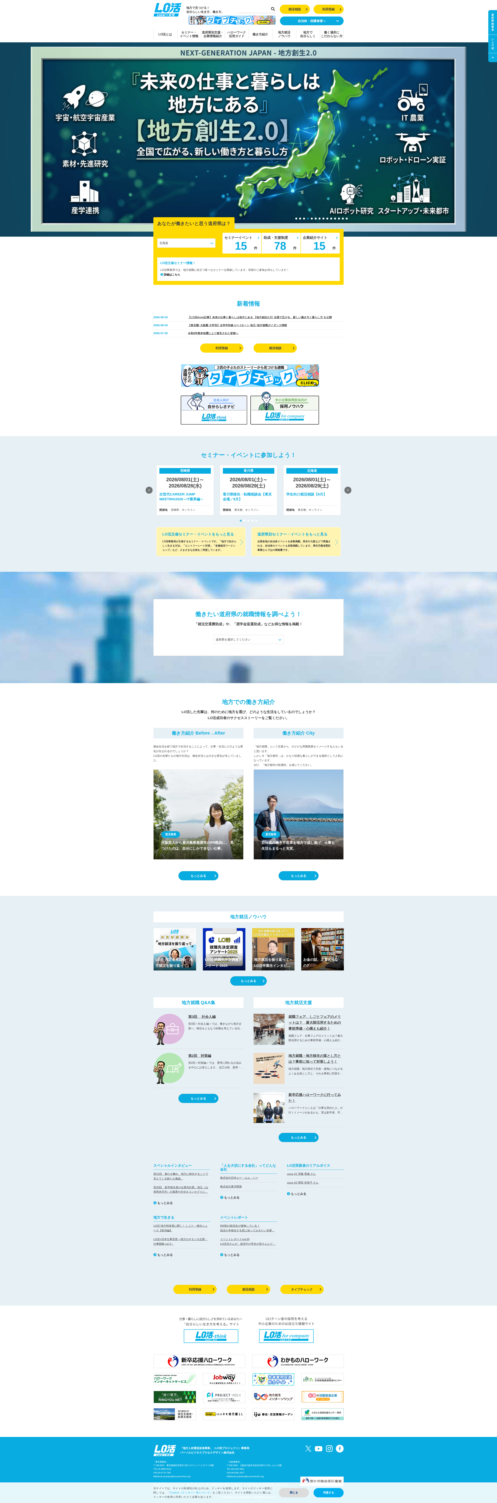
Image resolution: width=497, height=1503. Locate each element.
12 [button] (339, 219)
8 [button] (323, 219)
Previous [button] (149, 490)
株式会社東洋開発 (231, 1186)
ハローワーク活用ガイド (236, 34)
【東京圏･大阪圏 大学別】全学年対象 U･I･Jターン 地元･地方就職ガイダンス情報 (237, 325)
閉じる (294, 1492)
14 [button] (347, 219)
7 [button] (319, 219)
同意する (328, 1492)
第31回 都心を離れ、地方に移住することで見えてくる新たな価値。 (180, 1176)
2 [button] (300, 219)
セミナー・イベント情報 (189, 34)
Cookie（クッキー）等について (190, 1492)
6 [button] (316, 219)
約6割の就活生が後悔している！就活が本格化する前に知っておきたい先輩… (247, 1228)
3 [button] (304, 219)
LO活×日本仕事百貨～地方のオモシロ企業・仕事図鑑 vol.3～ (180, 1241)
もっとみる (198, 875)
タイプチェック (302, 1289)
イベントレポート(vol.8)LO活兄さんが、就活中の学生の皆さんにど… (247, 1241)
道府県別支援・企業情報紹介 (213, 34)
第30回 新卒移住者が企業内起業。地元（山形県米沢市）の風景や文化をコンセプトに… (180, 1190)
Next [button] (347, 490)
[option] (248, 139)
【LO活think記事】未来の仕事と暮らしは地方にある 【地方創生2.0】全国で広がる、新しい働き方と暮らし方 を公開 (260, 317)
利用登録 (328, 9)
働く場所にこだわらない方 (332, 34)
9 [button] (327, 219)
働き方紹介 (260, 34)
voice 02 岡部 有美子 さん (303, 1182)
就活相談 (294, 9)
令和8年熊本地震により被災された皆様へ (213, 333)
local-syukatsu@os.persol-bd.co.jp (174, 1476)
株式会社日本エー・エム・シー (239, 1177)
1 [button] (296, 219)
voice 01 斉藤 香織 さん (301, 1173)
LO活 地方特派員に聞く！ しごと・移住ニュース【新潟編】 (180, 1228)
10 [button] (331, 219)
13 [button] (343, 219)
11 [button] (335, 219)
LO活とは (165, 34)
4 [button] (308, 219)
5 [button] (312, 219)
